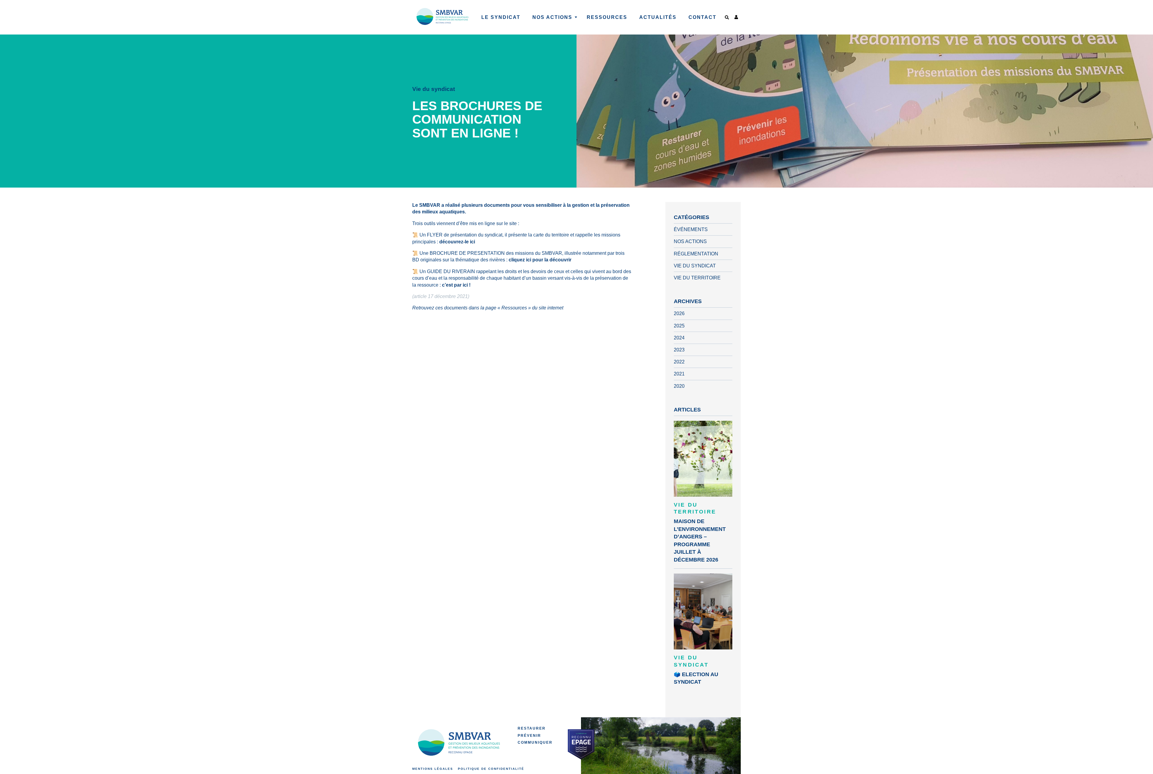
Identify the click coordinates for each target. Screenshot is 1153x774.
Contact (702, 17)
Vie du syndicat (695, 265)
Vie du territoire (697, 277)
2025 (679, 325)
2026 (679, 313)
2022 (679, 361)
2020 (679, 386)
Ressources (607, 17)
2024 (679, 337)
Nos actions (690, 241)
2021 (679, 373)
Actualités (657, 17)
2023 (679, 349)
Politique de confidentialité (491, 768)
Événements (691, 229)
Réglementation (696, 253)
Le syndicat (500, 17)
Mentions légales (432, 768)
